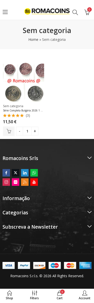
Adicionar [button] (9, 131)
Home (33, 39)
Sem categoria (13, 106)
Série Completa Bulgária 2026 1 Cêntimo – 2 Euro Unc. (35, 110)
